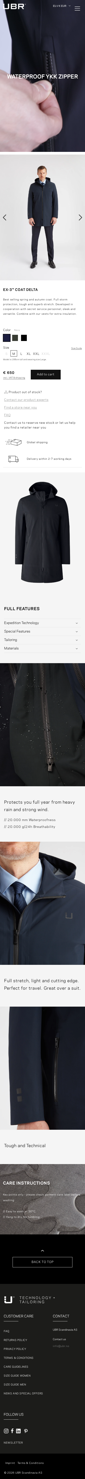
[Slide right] (80, 217)
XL (29, 354)
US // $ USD (61, 45)
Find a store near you (20, 407)
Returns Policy (15, 1340)
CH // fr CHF (61, 36)
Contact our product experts (26, 400)
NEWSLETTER (13, 1443)
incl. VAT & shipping (14, 378)
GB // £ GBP (61, 40)
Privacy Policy (15, 1349)
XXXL (44, 354)
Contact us (59, 1339)
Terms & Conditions (19, 1358)
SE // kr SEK (61, 31)
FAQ (7, 415)
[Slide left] (4, 217)
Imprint (10, 1463)
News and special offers (23, 1393)
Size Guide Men (15, 1384)
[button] (74, 8)
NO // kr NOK (62, 26)
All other (59, 12)
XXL (36, 354)
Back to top (43, 1262)
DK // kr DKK (61, 17)
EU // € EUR (59, 5)
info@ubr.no (61, 1346)
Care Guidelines (16, 1367)
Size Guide (76, 348)
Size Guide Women (17, 1376)
